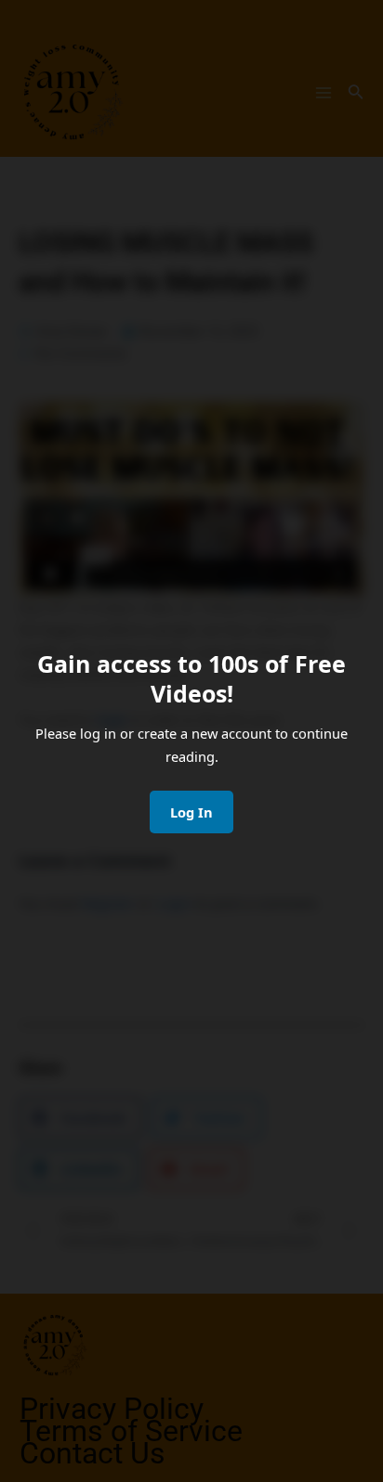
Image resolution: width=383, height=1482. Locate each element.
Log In (191, 812)
